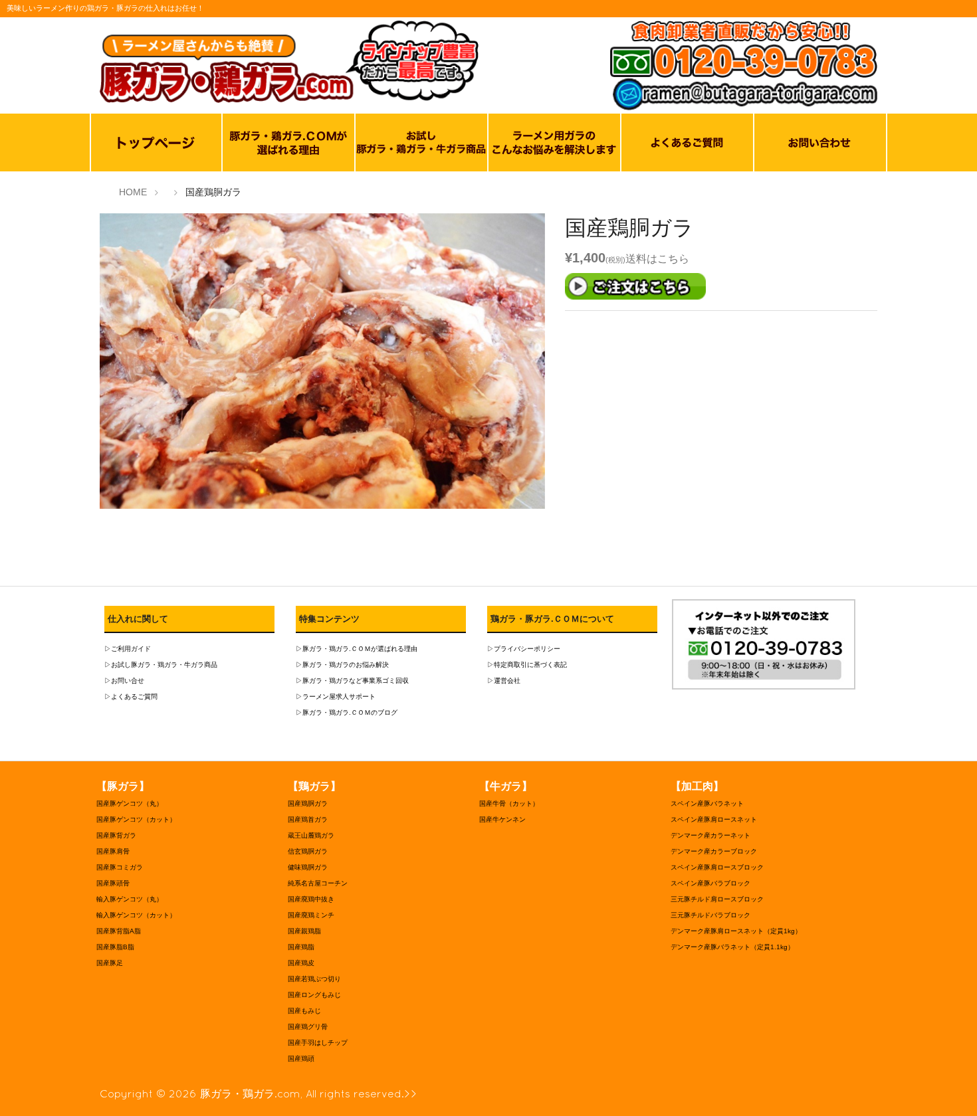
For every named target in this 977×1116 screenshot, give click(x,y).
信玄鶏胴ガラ (308, 851)
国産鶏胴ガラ (308, 803)
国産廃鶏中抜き (311, 899)
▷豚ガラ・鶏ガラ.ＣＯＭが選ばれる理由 (356, 648)
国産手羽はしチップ (318, 1042)
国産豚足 (109, 963)
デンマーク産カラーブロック (714, 851)
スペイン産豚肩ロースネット (714, 819)
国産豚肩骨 (113, 851)
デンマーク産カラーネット (710, 835)
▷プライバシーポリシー (523, 648)
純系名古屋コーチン (318, 883)
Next (565, 364)
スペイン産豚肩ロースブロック (717, 867)
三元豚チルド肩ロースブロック (717, 899)
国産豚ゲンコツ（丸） (129, 803)
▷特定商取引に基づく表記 (527, 664)
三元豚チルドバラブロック (710, 915)
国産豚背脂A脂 (118, 931)
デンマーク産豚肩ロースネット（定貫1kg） (736, 931)
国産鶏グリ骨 (308, 1026)
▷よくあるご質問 (131, 696)
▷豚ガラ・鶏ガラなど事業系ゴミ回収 (352, 680)
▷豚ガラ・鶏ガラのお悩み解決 (342, 664)
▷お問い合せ (124, 680)
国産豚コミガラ (119, 867)
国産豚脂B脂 (115, 947)
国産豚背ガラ (116, 835)
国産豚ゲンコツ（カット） (136, 819)
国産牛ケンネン (502, 819)
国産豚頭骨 (113, 883)
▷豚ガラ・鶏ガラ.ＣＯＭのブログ (346, 712)
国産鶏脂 (301, 947)
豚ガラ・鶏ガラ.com (250, 1093)
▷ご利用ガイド (127, 648)
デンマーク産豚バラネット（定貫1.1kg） (732, 947)
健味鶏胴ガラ (308, 867)
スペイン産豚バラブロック (710, 883)
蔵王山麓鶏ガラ (311, 835)
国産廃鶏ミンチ (311, 915)
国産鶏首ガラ (308, 819)
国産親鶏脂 (304, 931)
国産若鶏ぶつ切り (314, 978)
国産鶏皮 (301, 963)
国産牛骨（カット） (509, 803)
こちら (673, 258)
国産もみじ (304, 1010)
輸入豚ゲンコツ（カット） (136, 915)
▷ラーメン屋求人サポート (336, 696)
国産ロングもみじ (314, 994)
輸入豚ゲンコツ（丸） (129, 899)
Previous (79, 364)
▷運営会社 (503, 680)
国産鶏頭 (301, 1058)
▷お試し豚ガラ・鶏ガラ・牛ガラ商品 (160, 664)
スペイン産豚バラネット (707, 803)
